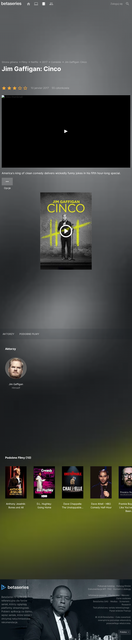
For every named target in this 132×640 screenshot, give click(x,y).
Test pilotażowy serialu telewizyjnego (111, 607)
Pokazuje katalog (106, 586)
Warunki (125, 595)
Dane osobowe (123, 598)
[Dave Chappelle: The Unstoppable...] (72, 482)
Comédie (56, 62)
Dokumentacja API (97, 589)
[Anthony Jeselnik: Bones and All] (16, 482)
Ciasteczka (113, 595)
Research (126, 604)
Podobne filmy (29, 333)
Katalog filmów (124, 586)
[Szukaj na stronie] (127, 4)
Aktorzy (8, 333)
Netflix (34, 62)
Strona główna (10, 62)
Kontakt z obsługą (122, 589)
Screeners (124, 601)
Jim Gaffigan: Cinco (76, 62)
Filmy (24, 62)
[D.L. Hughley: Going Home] (44, 482)
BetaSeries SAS (100, 601)
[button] (16, 373)
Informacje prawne (97, 595)
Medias (113, 601)
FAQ (109, 589)
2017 (44, 62)
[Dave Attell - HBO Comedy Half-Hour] (101, 482)
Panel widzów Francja (120, 610)
